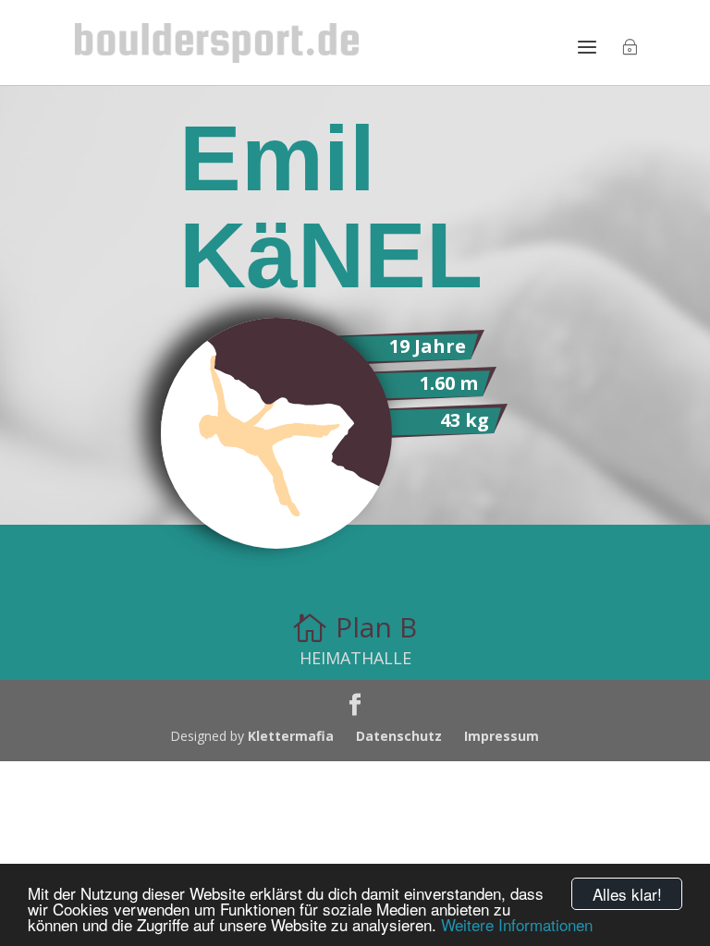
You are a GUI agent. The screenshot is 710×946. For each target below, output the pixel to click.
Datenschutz (399, 736)
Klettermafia (291, 736)
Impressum (501, 736)
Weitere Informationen (517, 924)
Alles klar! (627, 893)
